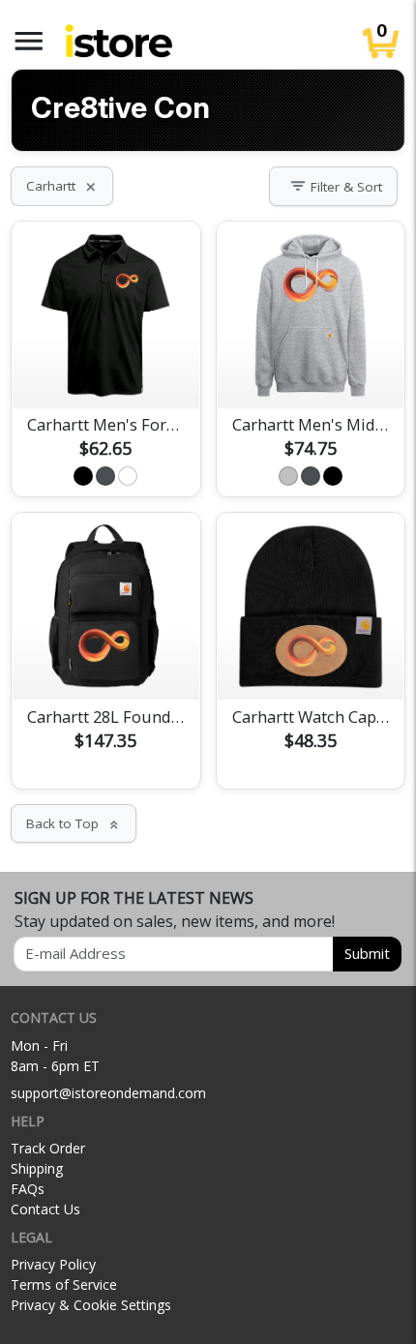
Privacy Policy (53, 1264)
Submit (367, 953)
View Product (105, 370)
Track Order (48, 1148)
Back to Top (73, 823)
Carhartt (62, 185)
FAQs (28, 1189)
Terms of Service (64, 1284)
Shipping (37, 1168)
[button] (29, 41)
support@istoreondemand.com (108, 1093)
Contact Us (45, 1209)
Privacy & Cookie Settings (91, 1305)
